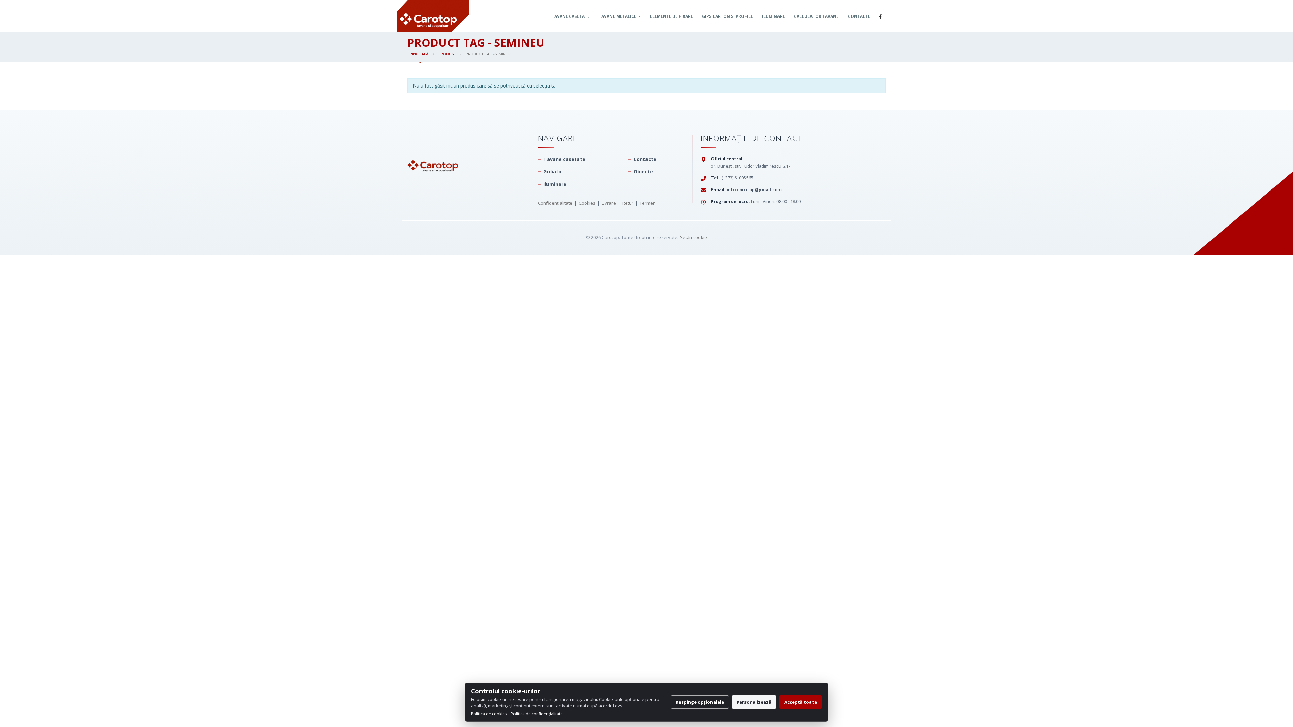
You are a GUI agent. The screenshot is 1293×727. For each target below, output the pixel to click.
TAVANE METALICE (617, 16)
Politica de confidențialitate (537, 714)
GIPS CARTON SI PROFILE (727, 16)
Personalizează (754, 702)
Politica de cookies (489, 714)
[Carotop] (432, 152)
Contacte (859, 16)
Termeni (648, 203)
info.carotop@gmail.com (754, 190)
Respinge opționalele (700, 702)
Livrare (609, 203)
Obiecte (643, 171)
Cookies (587, 203)
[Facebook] (880, 16)
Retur (627, 203)
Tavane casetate (571, 16)
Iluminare (773, 16)
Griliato (552, 171)
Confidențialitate (555, 203)
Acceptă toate (800, 702)
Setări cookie (693, 237)
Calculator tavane (816, 16)
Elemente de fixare (671, 16)
